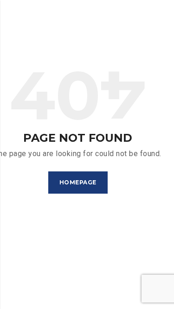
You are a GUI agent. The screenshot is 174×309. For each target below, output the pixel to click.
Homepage (78, 182)
